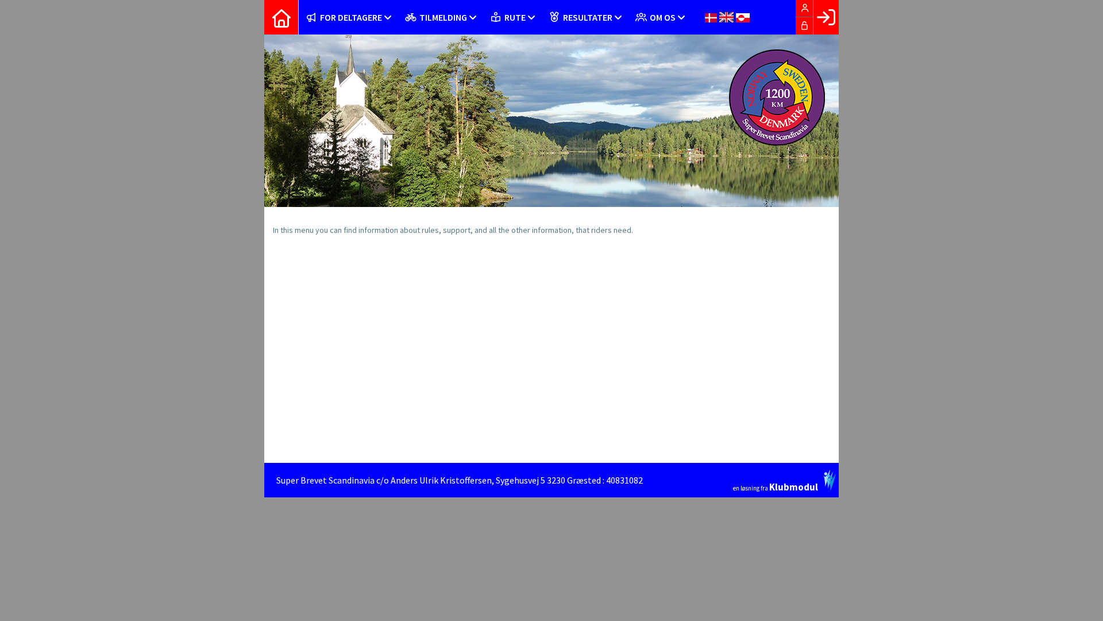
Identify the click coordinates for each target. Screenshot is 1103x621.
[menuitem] (281, 17)
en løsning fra (775, 486)
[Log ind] (826, 17)
